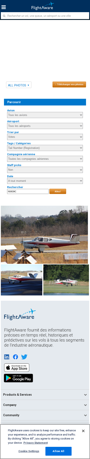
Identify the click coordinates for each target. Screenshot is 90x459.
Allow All (58, 451)
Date (10, 176)
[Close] (83, 431)
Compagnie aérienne (21, 154)
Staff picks (14, 165)
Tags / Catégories (19, 143)
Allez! (58, 191)
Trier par (13, 132)
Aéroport (13, 121)
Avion (11, 110)
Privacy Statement (35, 442)
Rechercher (15, 187)
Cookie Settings (28, 451)
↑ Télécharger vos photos (69, 84)
